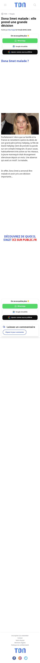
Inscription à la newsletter (20, 636)
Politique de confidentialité (20, 645)
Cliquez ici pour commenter (14, 332)
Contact (20, 638)
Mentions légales (20, 643)
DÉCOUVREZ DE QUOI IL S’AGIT (20, 238)
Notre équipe (20, 640)
